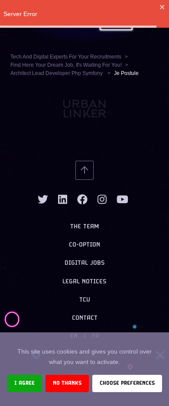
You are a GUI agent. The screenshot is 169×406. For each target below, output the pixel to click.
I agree (24, 383)
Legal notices (84, 282)
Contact (85, 318)
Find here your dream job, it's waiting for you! (66, 65)
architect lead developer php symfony (57, 73)
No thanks (67, 383)
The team (84, 227)
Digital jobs (85, 263)
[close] (162, 6)
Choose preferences (127, 383)
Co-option (84, 245)
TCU (84, 300)
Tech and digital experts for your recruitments (65, 57)
